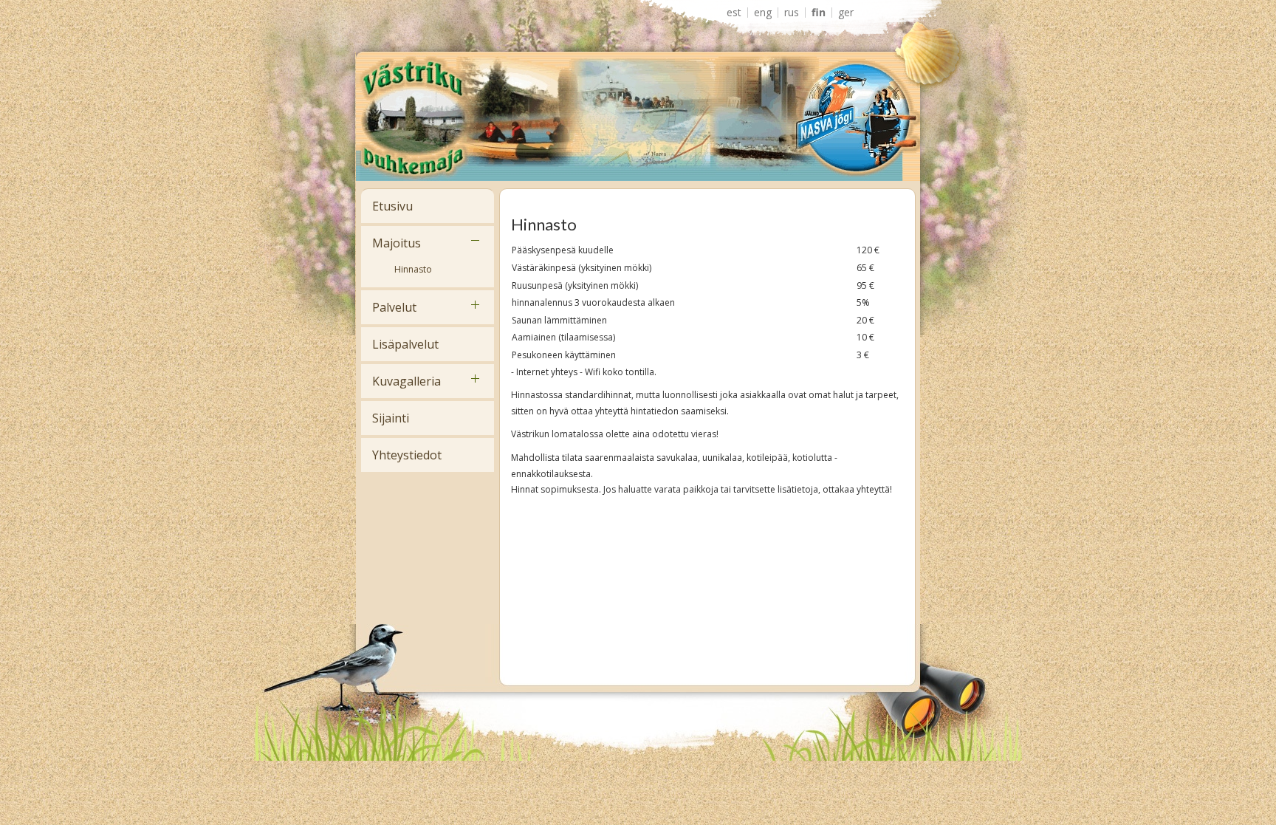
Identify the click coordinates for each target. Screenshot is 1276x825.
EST (734, 12)
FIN (819, 12)
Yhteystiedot (407, 455)
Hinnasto (413, 269)
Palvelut (394, 307)
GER (846, 12)
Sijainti (390, 418)
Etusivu (392, 206)
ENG (763, 12)
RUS (791, 12)
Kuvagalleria (406, 381)
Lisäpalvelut (405, 344)
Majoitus (396, 243)
